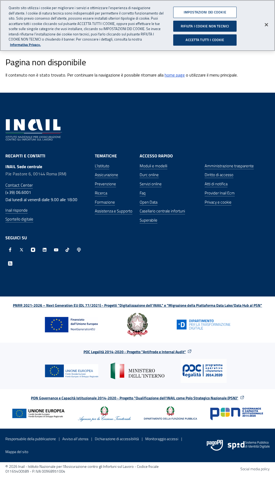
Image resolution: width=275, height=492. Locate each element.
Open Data (148, 202)
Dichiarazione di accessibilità (117, 439)
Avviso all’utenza (75, 439)
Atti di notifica (216, 184)
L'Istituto (102, 166)
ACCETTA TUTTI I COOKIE (205, 39)
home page (175, 75)
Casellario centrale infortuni (162, 211)
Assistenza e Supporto (113, 211)
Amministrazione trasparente (229, 166)
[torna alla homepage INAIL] (33, 129)
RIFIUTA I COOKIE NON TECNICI (205, 26)
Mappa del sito (16, 451)
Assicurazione (106, 175)
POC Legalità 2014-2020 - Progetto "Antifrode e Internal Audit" (135, 351)
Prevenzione (105, 184)
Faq (143, 193)
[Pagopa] (215, 445)
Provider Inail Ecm (220, 193)
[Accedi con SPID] (249, 445)
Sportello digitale (19, 219)
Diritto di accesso (219, 175)
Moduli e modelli (153, 166)
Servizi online (151, 184)
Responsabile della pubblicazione (30, 439)
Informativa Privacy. (25, 44)
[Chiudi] (266, 25)
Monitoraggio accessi (161, 439)
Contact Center (19, 185)
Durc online (149, 175)
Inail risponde (16, 210)
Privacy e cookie (218, 202)
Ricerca (101, 193)
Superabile (148, 220)
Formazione (105, 202)
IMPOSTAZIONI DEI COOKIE (205, 12)
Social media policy (255, 469)
